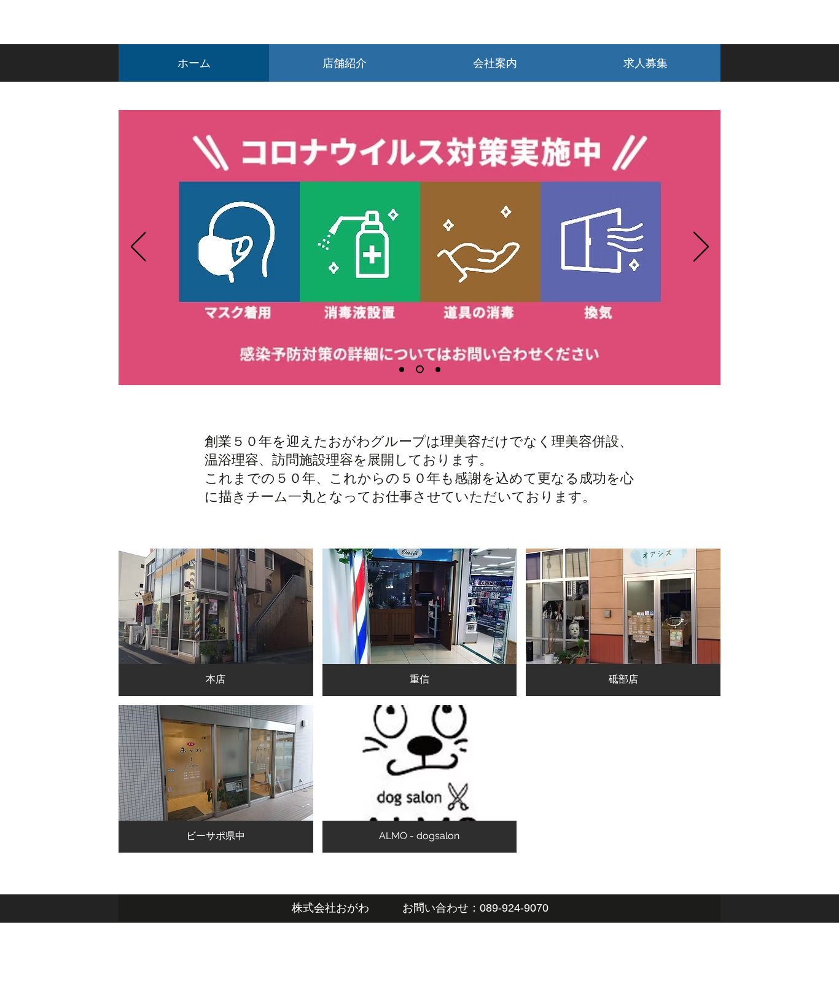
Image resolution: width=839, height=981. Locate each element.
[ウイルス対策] (401, 369)
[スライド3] (437, 369)
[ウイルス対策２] (420, 369)
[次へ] (701, 248)
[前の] (138, 248)
